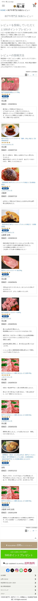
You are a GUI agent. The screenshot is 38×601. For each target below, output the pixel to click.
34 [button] (33, 74)
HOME (3, 10)
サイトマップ (4, 590)
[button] (36, 75)
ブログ (2, 593)
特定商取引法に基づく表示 (8, 582)
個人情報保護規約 (6, 586)
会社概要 (3, 575)
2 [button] (28, 74)
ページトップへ (35, 538)
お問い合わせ (4, 579)
